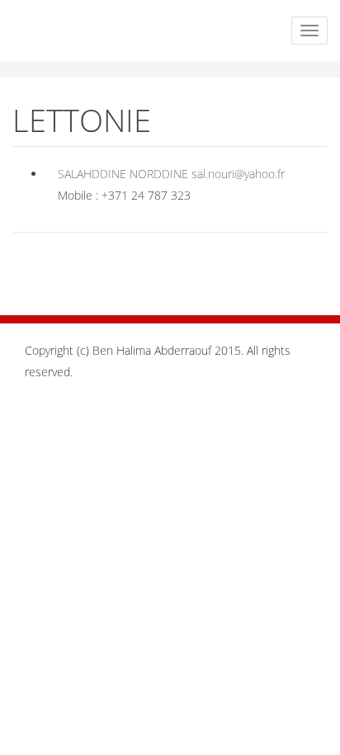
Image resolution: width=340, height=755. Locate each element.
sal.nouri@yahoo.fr (238, 174)
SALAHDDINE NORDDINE (123, 174)
